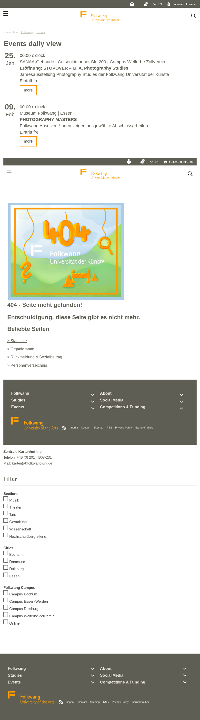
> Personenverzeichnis (27, 365)
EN (160, 4)
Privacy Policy (123, 427)
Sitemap (98, 427)
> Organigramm (20, 349)
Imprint (74, 427)
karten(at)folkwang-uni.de (32, 463)
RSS (109, 427)
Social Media (111, 400)
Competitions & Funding (122, 407)
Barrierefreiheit (144, 427)
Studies (18, 400)
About (105, 393)
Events (41, 32)
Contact (85, 427)
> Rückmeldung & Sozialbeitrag (34, 357)
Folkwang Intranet (184, 4)
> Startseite (17, 341)
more (28, 90)
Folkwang (27, 32)
